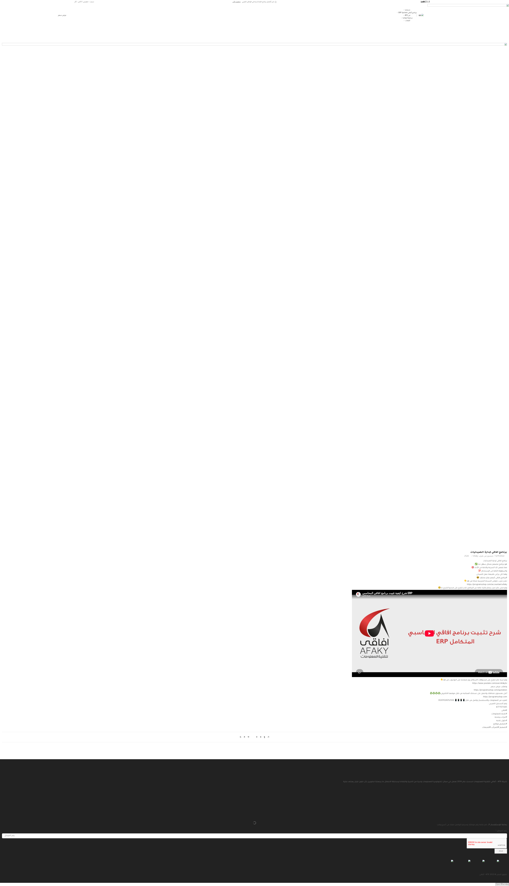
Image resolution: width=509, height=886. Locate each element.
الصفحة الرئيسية (256, 31)
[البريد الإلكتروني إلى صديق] (253, 737)
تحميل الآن (236, 2)
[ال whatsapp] (244, 737)
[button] (62, 15)
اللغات (407, 21)
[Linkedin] (422, 2)
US (420, 16)
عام (247, 31)
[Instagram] (425, 2)
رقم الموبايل (501, 831)
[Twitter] (427, 2)
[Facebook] (429, 2)
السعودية (489, 861)
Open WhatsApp (502, 884)
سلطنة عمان (459, 861)
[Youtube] (424, 2)
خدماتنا (407, 10)
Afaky (475, 556)
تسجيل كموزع (501, 773)
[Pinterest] (257, 737)
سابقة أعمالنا (408, 18)
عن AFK (407, 15)
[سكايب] (241, 737)
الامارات (502, 861)
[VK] (261, 737)
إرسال (501, 851)
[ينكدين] (248, 737)
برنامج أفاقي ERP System (407, 13)
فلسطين (474, 861)
